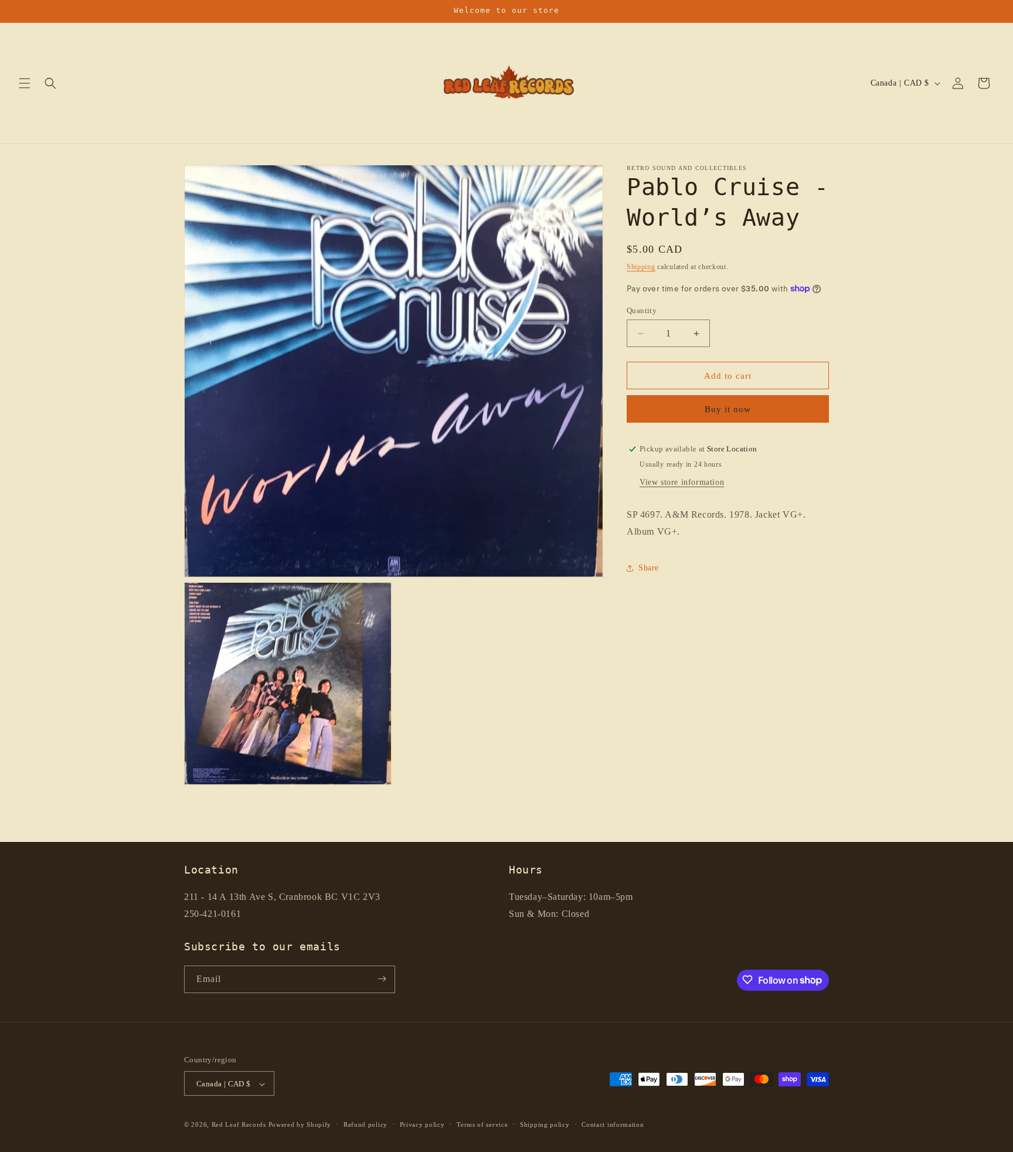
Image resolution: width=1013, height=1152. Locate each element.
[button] (25, 83)
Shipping (641, 267)
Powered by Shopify (300, 1125)
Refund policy (365, 1124)
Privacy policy (422, 1124)
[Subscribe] (382, 979)
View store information (682, 482)
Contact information (613, 1124)
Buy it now (728, 409)
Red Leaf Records (239, 1125)
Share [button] (648, 567)
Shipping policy (545, 1124)
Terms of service (482, 1124)
